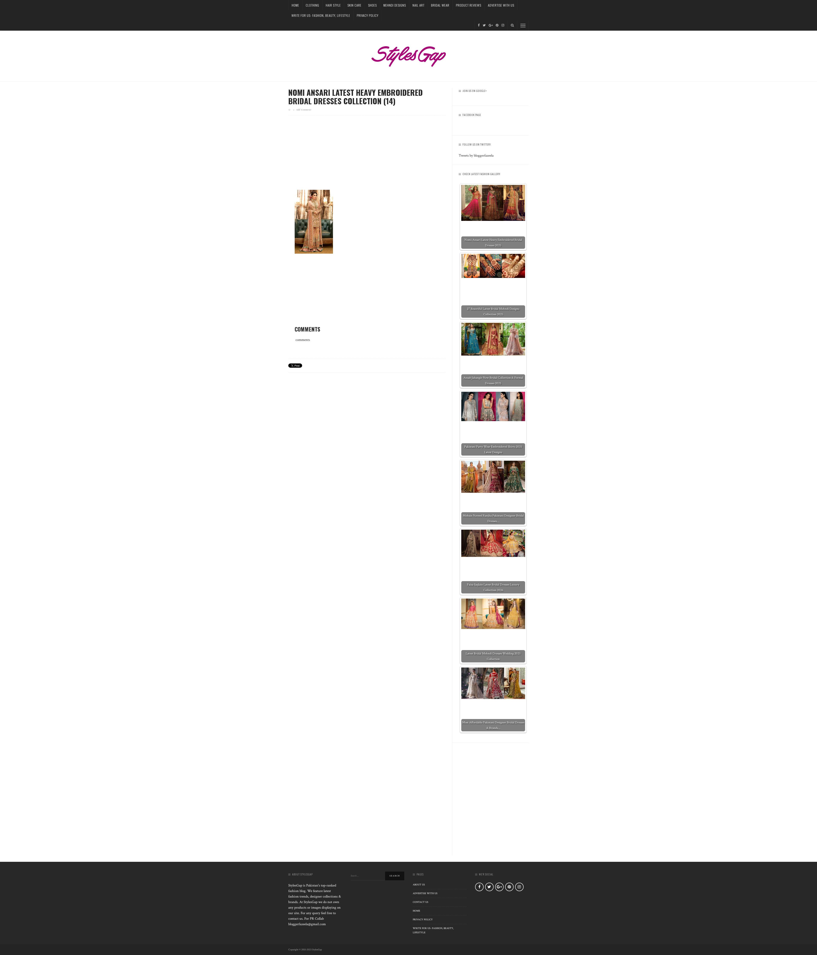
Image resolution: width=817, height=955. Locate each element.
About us (419, 884)
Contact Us (420, 902)
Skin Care (354, 5)
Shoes (372, 5)
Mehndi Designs (394, 5)
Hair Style (333, 5)
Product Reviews (468, 5)
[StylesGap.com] (408, 55)
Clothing (312, 5)
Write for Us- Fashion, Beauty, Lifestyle (320, 15)
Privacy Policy (368, 15)
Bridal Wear (440, 5)
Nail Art (418, 5)
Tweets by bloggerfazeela (476, 155)
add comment (303, 109)
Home (295, 5)
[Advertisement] (367, 156)
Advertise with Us (501, 5)
